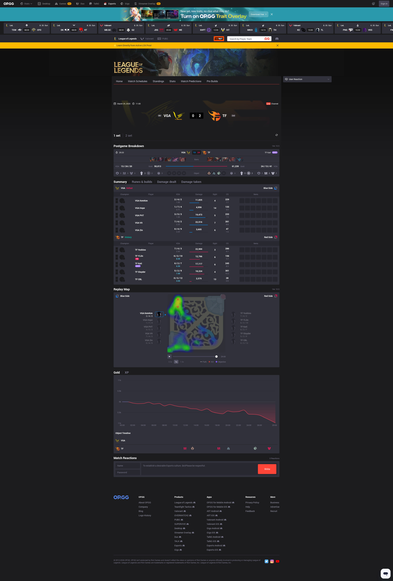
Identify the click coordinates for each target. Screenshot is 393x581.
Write (267, 469)
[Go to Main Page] (9, 3)
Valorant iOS (213, 524)
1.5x (182, 362)
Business (274, 502)
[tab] (121, 182)
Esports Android (214, 545)
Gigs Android (213, 528)
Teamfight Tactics (183, 506)
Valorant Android (215, 519)
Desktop (178, 528)
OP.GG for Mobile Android (219, 502)
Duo (176, 536)
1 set (117, 135)
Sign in (384, 3)
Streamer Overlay (182, 532)
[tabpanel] (196, 234)
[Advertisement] (196, 92)
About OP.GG (145, 502)
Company (143, 506)
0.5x (170, 362)
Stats (26, 3)
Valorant (178, 511)
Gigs (176, 549)
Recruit (273, 511)
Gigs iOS (211, 532)
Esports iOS (212, 549)
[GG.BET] (219, 38)
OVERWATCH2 (181, 515)
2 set (128, 135)
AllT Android (213, 511)
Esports (178, 545)
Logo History (145, 515)
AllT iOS (211, 515)
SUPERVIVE (180, 524)
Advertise (274, 506)
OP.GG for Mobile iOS (217, 506)
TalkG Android (213, 536)
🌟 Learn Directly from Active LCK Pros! (133, 45)
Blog (141, 511)
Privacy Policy (252, 502)
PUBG (177, 519)
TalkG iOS (211, 541)
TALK (176, 541)
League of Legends (183, 502)
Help (247, 506)
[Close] (272, 14)
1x (176, 362)
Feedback (250, 511)
